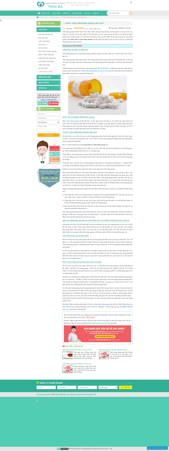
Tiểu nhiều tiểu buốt (46, 61)
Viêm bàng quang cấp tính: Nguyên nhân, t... (114, 349)
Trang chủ (45, 13)
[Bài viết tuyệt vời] (83, 28)
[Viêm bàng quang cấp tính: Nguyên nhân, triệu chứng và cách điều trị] (104, 358)
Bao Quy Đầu (43, 38)
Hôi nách (42, 88)
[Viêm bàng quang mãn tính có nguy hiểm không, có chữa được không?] (67, 358)
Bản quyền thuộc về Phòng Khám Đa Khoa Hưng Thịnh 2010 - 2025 (90, 448)
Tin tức (87, 13)
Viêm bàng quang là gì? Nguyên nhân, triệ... (77, 363)
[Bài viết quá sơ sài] (75, 28)
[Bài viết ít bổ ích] (77, 28)
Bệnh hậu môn (45, 77)
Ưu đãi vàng (54, 149)
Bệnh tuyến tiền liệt (46, 55)
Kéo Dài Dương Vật (46, 34)
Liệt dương (43, 48)
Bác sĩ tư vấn (57, 154)
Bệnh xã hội (44, 82)
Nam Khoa (43, 30)
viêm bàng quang (46, 71)
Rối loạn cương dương (48, 51)
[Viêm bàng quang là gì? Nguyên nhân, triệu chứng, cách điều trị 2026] (67, 372)
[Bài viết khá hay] (79, 28)
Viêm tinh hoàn (44, 65)
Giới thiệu (56, 13)
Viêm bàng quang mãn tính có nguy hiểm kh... (77, 349)
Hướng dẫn (77, 13)
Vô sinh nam (43, 68)
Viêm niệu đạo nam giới (47, 58)
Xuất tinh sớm (44, 41)
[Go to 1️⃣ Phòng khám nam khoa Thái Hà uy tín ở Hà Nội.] (37, 17)
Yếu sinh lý (43, 44)
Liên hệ (96, 13)
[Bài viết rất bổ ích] (81, 28)
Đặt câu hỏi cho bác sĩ (157, 448)
